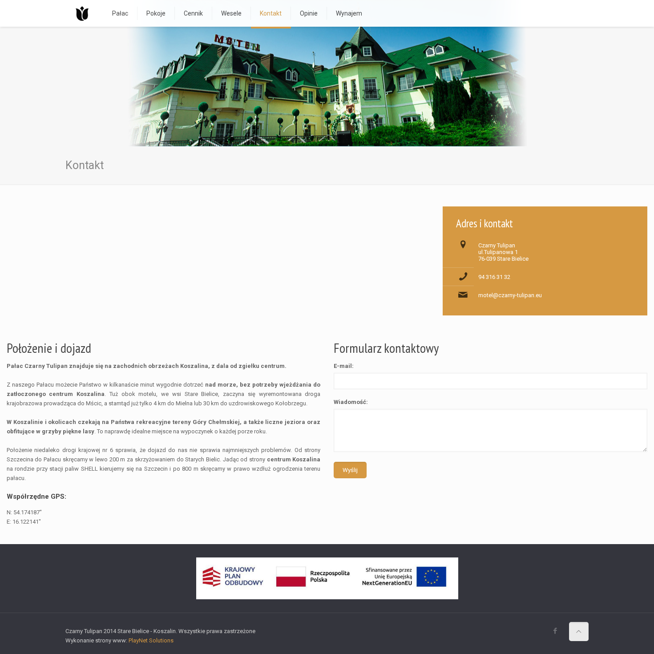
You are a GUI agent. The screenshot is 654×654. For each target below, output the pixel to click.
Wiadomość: (351, 402)
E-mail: (344, 366)
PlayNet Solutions (151, 640)
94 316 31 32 (494, 277)
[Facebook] (555, 631)
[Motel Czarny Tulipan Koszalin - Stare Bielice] (82, 13)
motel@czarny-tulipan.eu (510, 295)
